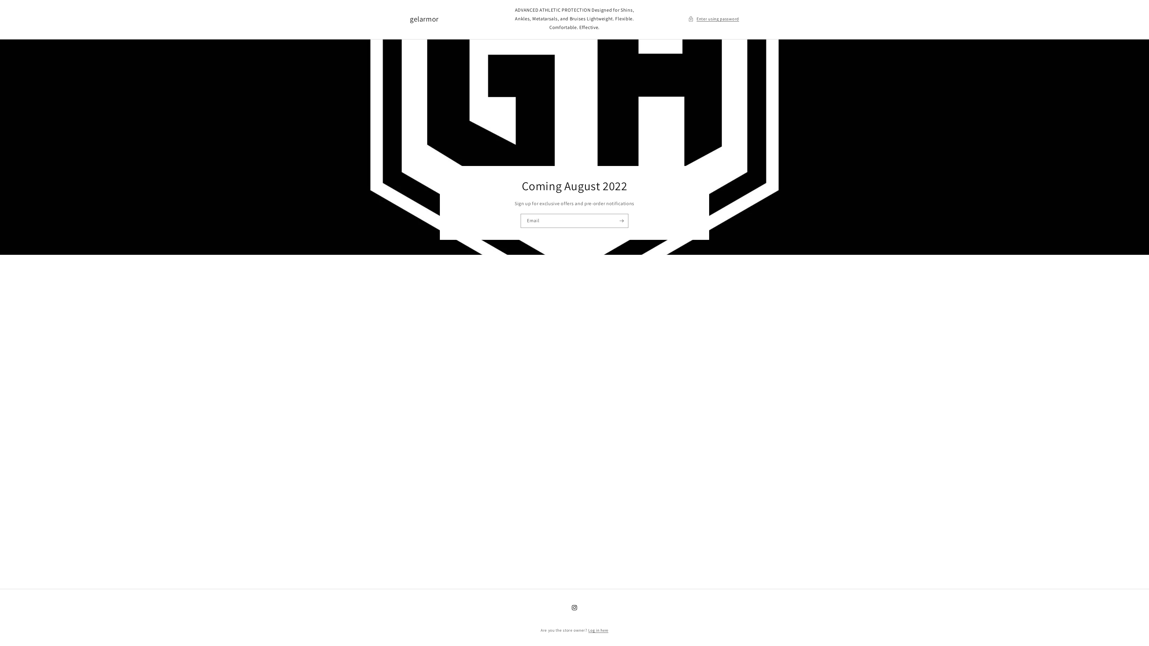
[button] (713, 19)
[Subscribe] (621, 221)
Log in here (598, 630)
